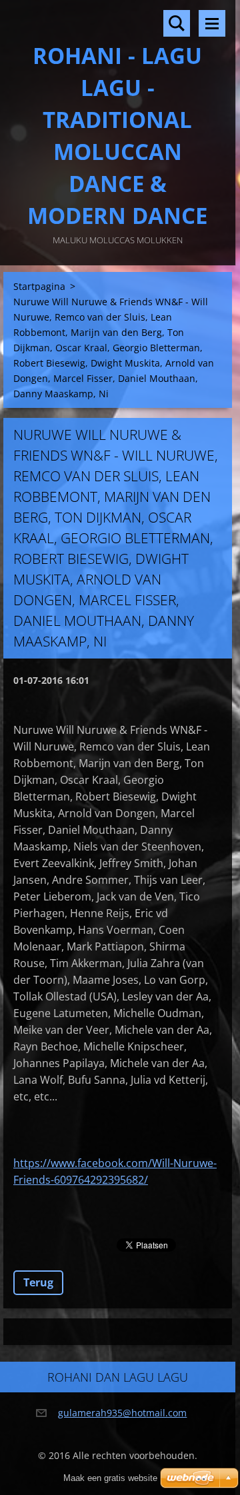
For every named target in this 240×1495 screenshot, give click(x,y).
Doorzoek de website (176, 23)
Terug (38, 1282)
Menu (212, 23)
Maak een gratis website (110, 1478)
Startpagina (39, 286)
